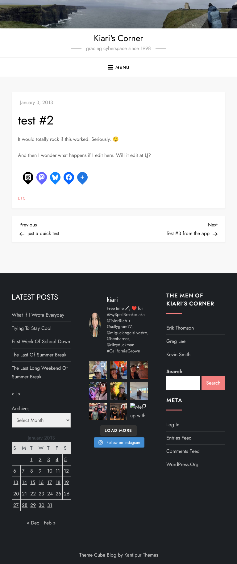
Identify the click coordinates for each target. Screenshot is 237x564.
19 (66, 482)
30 (41, 505)
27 (16, 505)
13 (15, 482)
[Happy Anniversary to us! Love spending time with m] (139, 370)
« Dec (33, 522)
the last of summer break (39, 354)
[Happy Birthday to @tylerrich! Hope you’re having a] (98, 411)
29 (33, 505)
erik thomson (180, 327)
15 (32, 482)
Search (174, 371)
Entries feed (179, 437)
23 (41, 493)
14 (24, 482)
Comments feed (183, 451)
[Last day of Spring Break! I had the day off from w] (98, 391)
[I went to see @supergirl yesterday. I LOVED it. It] (118, 370)
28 (24, 505)
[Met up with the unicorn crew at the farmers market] (139, 411)
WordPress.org (182, 464)
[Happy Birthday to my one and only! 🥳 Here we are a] (139, 391)
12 (66, 470)
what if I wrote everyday (38, 314)
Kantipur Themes (141, 554)
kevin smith (178, 354)
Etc (22, 198)
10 (49, 470)
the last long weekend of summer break (40, 372)
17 (49, 482)
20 (16, 493)
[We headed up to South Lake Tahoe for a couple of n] (98, 370)
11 (58, 470)
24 (50, 493)
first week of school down (41, 341)
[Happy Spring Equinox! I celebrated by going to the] (118, 391)
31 (49, 505)
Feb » (50, 522)
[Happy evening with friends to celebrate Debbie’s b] (118, 411)
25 (58, 493)
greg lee (175, 341)
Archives (20, 408)
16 (41, 482)
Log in (172, 424)
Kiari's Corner (118, 38)
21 (24, 493)
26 (66, 493)
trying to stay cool (32, 328)
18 (58, 482)
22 (33, 493)
